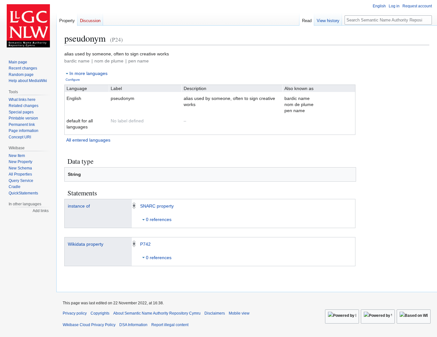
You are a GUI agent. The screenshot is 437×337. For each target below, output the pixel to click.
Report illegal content (169, 325)
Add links (41, 211)
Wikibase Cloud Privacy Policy (89, 325)
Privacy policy (75, 313)
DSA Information (133, 325)
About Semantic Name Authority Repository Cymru (157, 313)
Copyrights (100, 313)
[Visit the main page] (28, 25)
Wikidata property (85, 244)
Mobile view (239, 313)
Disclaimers (214, 313)
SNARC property (157, 206)
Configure (73, 79)
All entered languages (88, 140)
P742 (145, 244)
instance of (79, 206)
